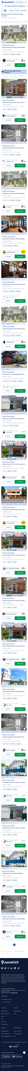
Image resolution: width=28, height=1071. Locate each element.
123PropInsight (4, 1024)
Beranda (3, 951)
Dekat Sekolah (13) (17, 21)
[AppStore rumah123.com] (6, 1056)
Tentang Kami (4, 1011)
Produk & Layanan (5, 1013)
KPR (15, 1013)
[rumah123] (14, 962)
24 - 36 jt (13, 76)
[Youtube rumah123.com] (11, 968)
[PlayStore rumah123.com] (17, 1056)
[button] (14, 6)
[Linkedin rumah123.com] (15, 968)
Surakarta (22, 951)
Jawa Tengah (16, 951)
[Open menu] (26, 2)
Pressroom (3, 1021)
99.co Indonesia (17, 1031)
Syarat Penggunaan (5, 1033)
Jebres (2, 953)
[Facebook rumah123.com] (2, 968)
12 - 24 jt (5, 76)
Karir (2, 1019)
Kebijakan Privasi (5, 1031)
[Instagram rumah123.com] (8, 968)
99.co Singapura (17, 1033)
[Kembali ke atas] (24, 1052)
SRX (15, 1036)
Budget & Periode (14, 10)
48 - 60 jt (21, 76)
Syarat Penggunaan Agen (6, 1036)
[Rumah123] (8, 2)
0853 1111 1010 (14, 992)
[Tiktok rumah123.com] (18, 968)
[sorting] (8, 10)
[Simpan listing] (25, 26)
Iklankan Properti (17, 1011)
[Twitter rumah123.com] (5, 968)
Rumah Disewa (9, 951)
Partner (2, 1016)
